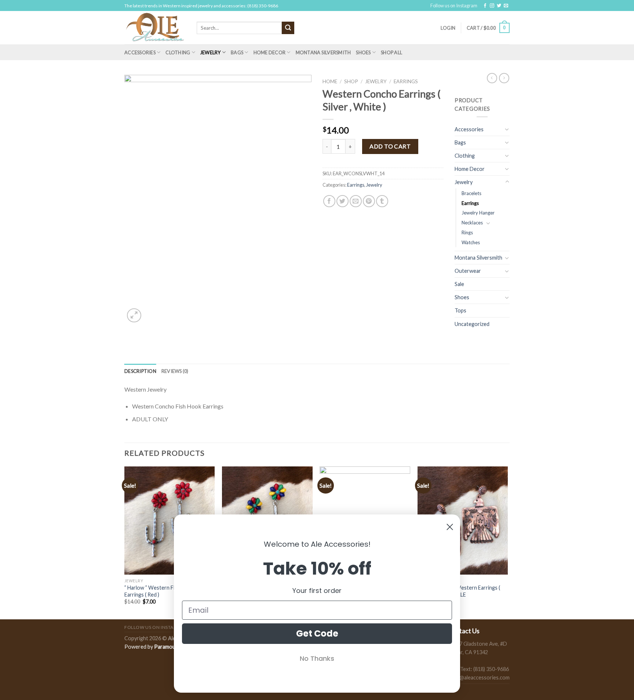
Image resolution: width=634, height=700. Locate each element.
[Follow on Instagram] (492, 5)
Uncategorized (472, 324)
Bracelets (471, 193)
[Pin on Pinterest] (369, 201)
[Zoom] (134, 315)
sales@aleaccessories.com (479, 677)
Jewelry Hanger (478, 213)
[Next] (507, 542)
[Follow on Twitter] (499, 5)
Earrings (406, 81)
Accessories (140, 52)
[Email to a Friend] (356, 201)
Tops (460, 310)
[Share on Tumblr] (382, 201)
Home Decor (270, 52)
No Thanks (317, 658)
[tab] (140, 371)
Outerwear (468, 271)
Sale (459, 284)
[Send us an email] (506, 5)
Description (140, 371)
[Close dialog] (450, 527)
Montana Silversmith (323, 52)
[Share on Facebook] (329, 201)
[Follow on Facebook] (485, 5)
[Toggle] (507, 129)
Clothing (177, 52)
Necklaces (472, 223)
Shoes (363, 52)
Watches (471, 242)
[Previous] (124, 542)
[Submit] (288, 28)
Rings (467, 232)
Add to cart (390, 146)
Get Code (317, 633)
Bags (237, 52)
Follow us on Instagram (453, 5)
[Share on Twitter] (342, 201)
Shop (351, 81)
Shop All (391, 52)
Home (330, 81)
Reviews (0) (175, 371)
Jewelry (210, 52)
